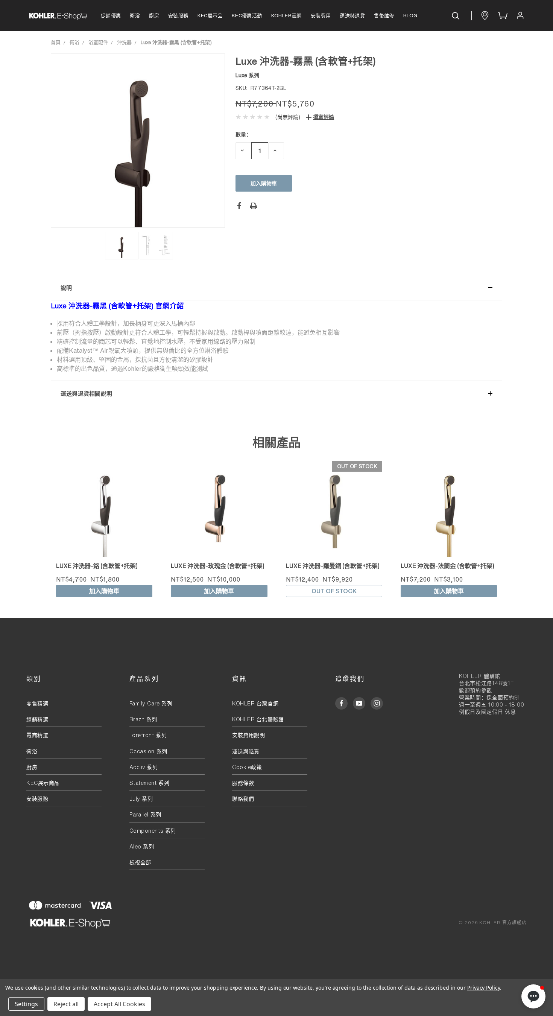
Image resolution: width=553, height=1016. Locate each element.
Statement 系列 (149, 783)
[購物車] (502, 16)
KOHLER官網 (286, 15)
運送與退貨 (352, 15)
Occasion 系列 (148, 751)
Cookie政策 (247, 767)
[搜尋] (457, 16)
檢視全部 (140, 862)
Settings (26, 1004)
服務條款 (243, 783)
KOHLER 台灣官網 (255, 703)
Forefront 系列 (148, 735)
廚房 (154, 15)
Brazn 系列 (143, 719)
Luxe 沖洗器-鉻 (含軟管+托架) (97, 565)
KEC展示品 (210, 15)
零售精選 (37, 703)
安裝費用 (321, 15)
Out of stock (334, 591)
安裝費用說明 (248, 735)
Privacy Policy (483, 987)
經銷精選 (37, 719)
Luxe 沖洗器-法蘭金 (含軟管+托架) (447, 565)
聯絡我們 (243, 799)
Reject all (66, 1004)
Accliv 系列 (143, 767)
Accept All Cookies (119, 1004)
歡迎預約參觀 (475, 690)
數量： (243, 134)
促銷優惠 (111, 15)
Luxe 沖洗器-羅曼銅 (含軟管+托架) (333, 565)
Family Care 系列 (151, 703)
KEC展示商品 (43, 783)
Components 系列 (152, 831)
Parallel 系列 (145, 814)
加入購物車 (104, 591)
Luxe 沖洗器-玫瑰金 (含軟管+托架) (217, 565)
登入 (519, 15)
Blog (410, 15)
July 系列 (141, 799)
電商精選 (37, 735)
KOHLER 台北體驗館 (260, 719)
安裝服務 (178, 15)
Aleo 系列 (141, 846)
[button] (276, 287)
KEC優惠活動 (247, 15)
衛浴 (135, 15)
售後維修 (384, 15)
